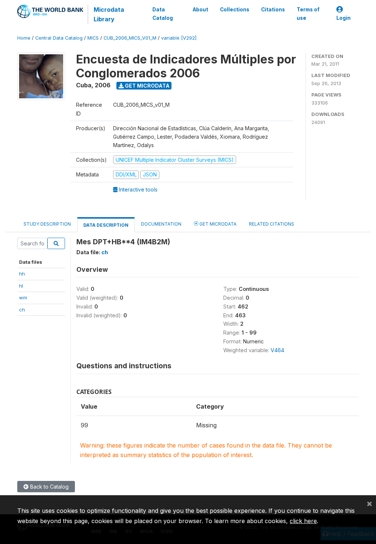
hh (22, 274)
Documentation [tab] (161, 224)
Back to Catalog (49, 486)
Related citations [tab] (271, 224)
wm (23, 297)
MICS (93, 38)
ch (22, 310)
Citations (273, 9)
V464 (277, 350)
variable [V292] (178, 38)
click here (303, 521)
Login (343, 18)
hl (21, 286)
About (200, 9)
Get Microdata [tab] (217, 224)
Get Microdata (147, 86)
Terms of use (308, 14)
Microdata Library (109, 14)
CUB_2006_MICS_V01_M (130, 38)
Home (23, 38)
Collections (234, 9)
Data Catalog (162, 14)
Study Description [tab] (47, 224)
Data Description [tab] (106, 225)
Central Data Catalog (59, 38)
